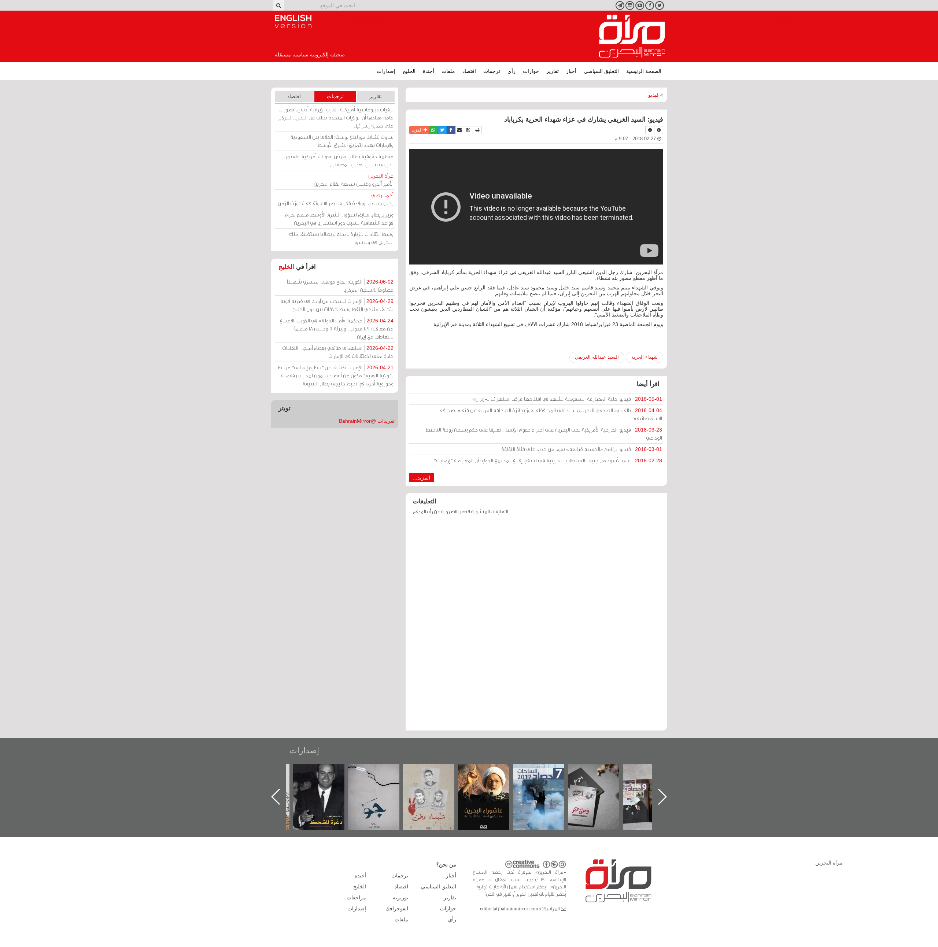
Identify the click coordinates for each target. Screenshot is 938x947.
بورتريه (400, 897)
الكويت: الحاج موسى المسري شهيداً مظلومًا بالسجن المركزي (340, 285)
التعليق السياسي (601, 71)
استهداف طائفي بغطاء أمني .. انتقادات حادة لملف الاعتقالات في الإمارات (338, 352)
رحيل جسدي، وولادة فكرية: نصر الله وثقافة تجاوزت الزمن (336, 199)
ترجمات (491, 71)
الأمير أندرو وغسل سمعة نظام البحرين (354, 180)
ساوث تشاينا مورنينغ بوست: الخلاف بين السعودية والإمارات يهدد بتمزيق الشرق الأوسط (342, 141)
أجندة (428, 71)
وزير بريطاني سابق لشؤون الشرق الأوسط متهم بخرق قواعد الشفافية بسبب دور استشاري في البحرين (339, 218)
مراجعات (356, 897)
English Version (293, 21)
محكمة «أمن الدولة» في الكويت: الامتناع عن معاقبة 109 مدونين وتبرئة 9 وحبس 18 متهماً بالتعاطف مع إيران (337, 328)
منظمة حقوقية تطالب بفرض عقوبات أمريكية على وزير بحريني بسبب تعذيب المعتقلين (338, 160)
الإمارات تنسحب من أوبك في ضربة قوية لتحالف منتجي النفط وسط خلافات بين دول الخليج (337, 305)
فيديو (653, 95)
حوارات (531, 71)
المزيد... (421, 478)
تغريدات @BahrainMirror (367, 421)
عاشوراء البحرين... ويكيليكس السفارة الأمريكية (546, 780)
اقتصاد (469, 71)
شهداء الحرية (644, 357)
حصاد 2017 (601, 772)
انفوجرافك (396, 908)
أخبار (571, 71)
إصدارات (386, 71)
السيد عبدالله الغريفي (597, 357)
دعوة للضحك (381, 772)
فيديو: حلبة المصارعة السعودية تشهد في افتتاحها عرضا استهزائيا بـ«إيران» (567, 399)
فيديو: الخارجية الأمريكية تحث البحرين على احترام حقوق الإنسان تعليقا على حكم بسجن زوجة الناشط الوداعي (544, 433)
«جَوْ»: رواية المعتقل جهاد (436, 776)
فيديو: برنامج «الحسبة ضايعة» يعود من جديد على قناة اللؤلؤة (581, 449)
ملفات (448, 71)
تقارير (552, 71)
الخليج (409, 71)
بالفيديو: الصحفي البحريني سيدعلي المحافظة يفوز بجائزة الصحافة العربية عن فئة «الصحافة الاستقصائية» (551, 414)
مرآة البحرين (632, 36)
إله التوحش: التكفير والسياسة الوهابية (326, 776)
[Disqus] (536, 626)
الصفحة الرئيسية (643, 71)
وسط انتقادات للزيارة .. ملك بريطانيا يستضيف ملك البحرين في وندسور (341, 238)
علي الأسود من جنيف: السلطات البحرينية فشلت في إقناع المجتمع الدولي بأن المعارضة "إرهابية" (547, 460)
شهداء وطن (491, 772)
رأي (511, 71)
